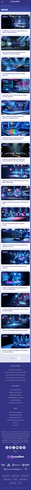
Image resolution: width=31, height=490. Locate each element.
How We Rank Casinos (15, 417)
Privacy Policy (11, 488)
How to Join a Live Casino (15, 370)
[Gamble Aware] (13, 469)
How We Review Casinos (15, 415)
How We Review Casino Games (15, 420)
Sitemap (27, 488)
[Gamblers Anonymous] (9, 465)
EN (15, 451)
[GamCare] (16, 465)
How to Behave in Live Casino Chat (15, 377)
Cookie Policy (4, 488)
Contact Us (16, 425)
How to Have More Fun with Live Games (15, 372)
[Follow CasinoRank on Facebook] (6, 447)
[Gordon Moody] (26, 465)
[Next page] (18, 358)
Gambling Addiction (15, 400)
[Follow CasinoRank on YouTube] (17, 447)
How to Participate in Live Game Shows (15, 380)
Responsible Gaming (15, 395)
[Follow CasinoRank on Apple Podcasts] (24, 447)
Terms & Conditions (20, 488)
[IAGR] (3, 465)
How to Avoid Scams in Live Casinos (15, 375)
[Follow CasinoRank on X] (13, 447)
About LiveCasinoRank (15, 412)
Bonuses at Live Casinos (15, 392)
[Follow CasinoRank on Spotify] (20, 447)
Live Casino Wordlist (15, 390)
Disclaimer (15, 422)
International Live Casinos (16, 402)
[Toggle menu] (2, 1)
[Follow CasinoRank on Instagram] (10, 447)
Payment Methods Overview (15, 397)
